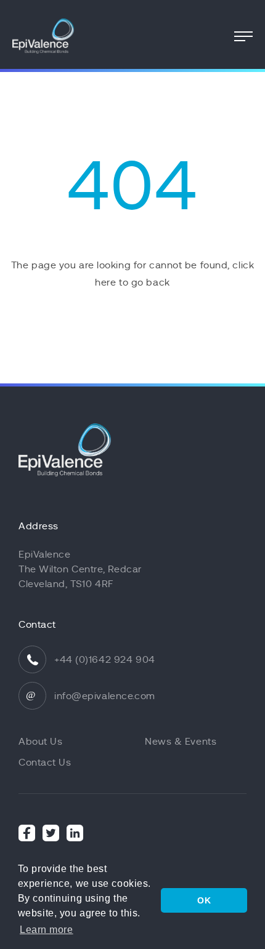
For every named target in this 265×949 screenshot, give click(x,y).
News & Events (180, 741)
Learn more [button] (46, 929)
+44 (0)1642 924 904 (104, 659)
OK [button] (204, 900)
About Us (40, 741)
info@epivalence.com (104, 696)
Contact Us (44, 762)
